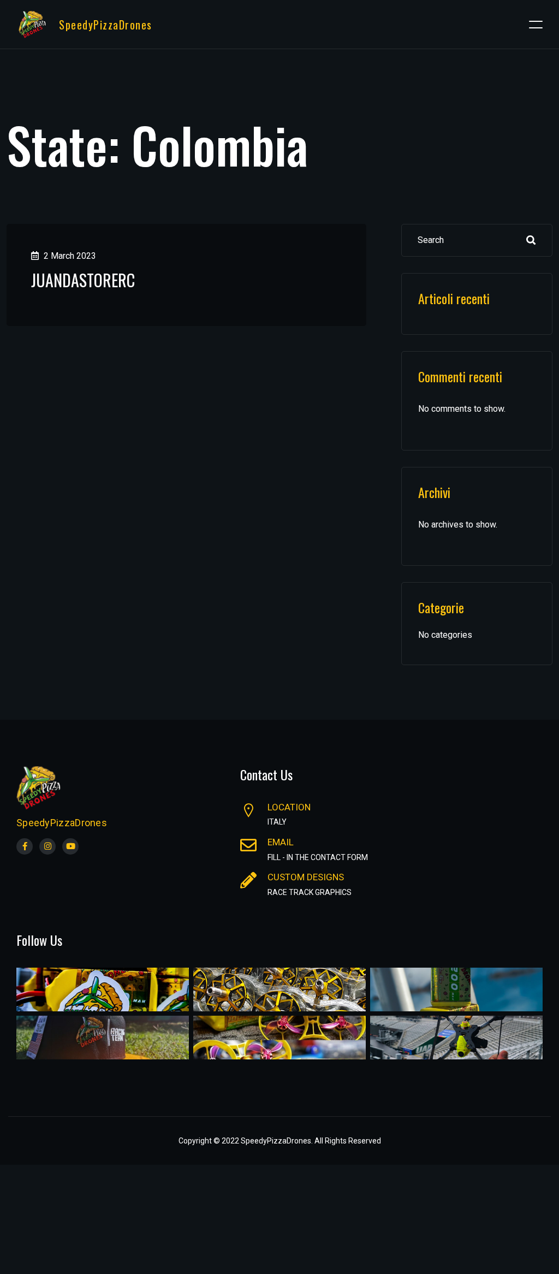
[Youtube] (70, 846)
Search (531, 240)
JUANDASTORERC (83, 280)
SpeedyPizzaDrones (105, 24)
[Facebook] (24, 846)
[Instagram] (47, 846)
